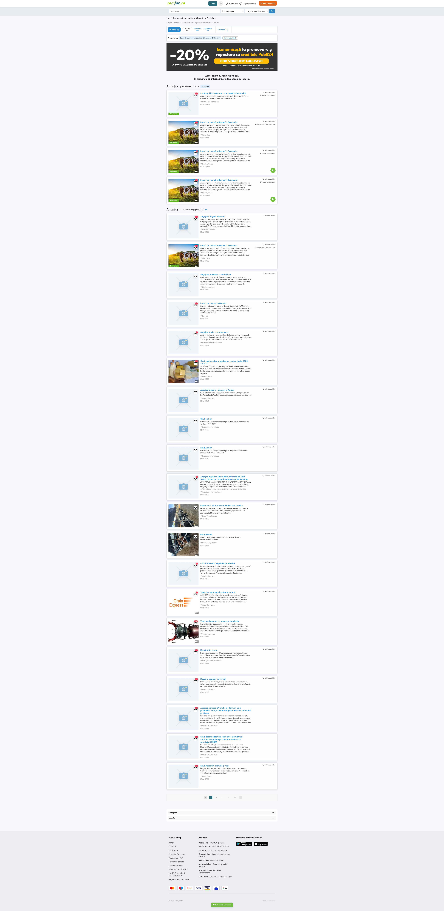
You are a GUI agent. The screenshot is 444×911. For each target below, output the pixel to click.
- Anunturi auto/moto (214, 846)
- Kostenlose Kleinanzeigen (215, 876)
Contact (172, 846)
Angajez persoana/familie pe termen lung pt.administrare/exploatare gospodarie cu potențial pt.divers (225, 710)
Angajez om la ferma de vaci (214, 332)
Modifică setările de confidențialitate (177, 874)
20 (202, 210)
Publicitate (173, 850)
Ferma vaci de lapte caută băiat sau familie (221, 505)
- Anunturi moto (211, 860)
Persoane (197, 30)
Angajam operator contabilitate (215, 274)
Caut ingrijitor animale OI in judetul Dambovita (223, 93)
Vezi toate (205, 86)
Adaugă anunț (269, 3)
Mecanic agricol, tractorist (213, 679)
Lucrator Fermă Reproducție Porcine (217, 563)
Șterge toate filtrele (230, 38)
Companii (208, 30)
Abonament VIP (176, 858)
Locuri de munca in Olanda (213, 303)
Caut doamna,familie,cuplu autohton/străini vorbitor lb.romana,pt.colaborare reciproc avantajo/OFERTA (221, 739)
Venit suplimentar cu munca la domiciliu (219, 621)
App (213, 3)
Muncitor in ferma (208, 650)
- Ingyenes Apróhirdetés (210, 871)
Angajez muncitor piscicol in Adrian (217, 390)
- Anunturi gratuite (211, 843)
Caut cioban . (206, 419)
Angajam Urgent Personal (212, 216)
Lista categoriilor (176, 865)
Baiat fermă (206, 534)
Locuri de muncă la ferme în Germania (218, 122)
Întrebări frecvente (177, 854)
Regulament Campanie (179, 879)
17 (235, 798)
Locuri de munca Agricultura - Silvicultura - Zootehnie (199, 38)
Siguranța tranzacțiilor (178, 869)
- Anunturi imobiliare (213, 850)
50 (206, 210)
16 (229, 798)
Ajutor (171, 843)
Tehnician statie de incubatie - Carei (217, 592)
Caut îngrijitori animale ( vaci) (214, 766)
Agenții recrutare (250, 4)
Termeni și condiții (176, 862)
